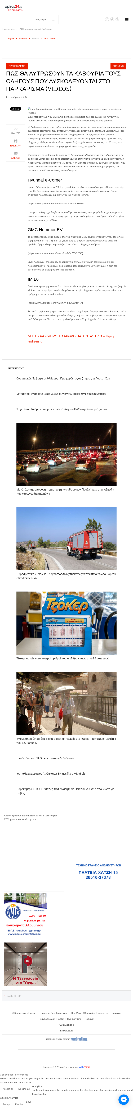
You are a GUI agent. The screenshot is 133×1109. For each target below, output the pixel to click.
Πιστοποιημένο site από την (57, 1039)
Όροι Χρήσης (66, 1024)
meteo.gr (103, 1013)
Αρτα (61, 1018)
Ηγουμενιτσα (74, 1018)
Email (17, 158)
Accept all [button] (8, 1088)
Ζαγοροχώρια (47, 1018)
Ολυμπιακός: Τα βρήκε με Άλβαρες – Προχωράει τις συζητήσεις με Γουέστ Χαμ (63, 378)
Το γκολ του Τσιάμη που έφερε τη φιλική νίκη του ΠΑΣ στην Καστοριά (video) (62, 409)
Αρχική (10, 38)
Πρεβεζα (89, 1018)
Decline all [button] (24, 1088)
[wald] (25, 935)
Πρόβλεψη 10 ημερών (83, 1013)
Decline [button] (19, 1104)
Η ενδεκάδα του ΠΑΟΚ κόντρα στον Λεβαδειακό (45, 758)
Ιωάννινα (116, 1013)
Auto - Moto (49, 38)
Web (81, 1066)
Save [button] (29, 1101)
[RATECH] (25, 984)
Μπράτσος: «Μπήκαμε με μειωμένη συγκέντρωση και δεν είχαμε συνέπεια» (61, 394)
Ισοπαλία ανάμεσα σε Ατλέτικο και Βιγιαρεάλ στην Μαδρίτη (51, 773)
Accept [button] (6, 1104)
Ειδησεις (23, 38)
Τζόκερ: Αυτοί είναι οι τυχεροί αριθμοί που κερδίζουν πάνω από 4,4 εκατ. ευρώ (62, 658)
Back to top (14, 996)
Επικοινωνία (66, 1030)
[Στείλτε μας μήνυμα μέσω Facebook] (123, 1099)
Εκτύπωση (15, 145)
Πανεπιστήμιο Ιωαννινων (54, 1013)
